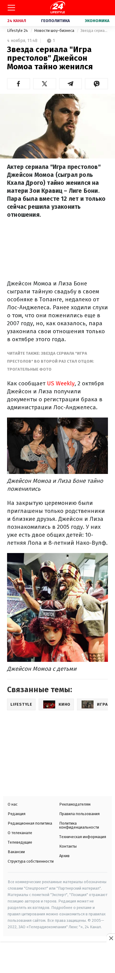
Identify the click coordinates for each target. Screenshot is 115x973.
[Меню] (11, 7)
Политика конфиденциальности (79, 825)
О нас (12, 804)
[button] (18, 83)
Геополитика (55, 20)
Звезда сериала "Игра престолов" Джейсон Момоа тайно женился (94, 30)
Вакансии (16, 851)
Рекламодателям (74, 804)
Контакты (68, 846)
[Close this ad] (110, 938)
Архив (64, 855)
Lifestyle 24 (18, 30)
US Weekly (61, 383)
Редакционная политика (30, 823)
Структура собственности (31, 861)
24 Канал (16, 20)
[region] (58, 958)
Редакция (16, 813)
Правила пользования (79, 813)
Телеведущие (20, 842)
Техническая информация (82, 836)
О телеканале (20, 832)
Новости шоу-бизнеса (54, 30)
